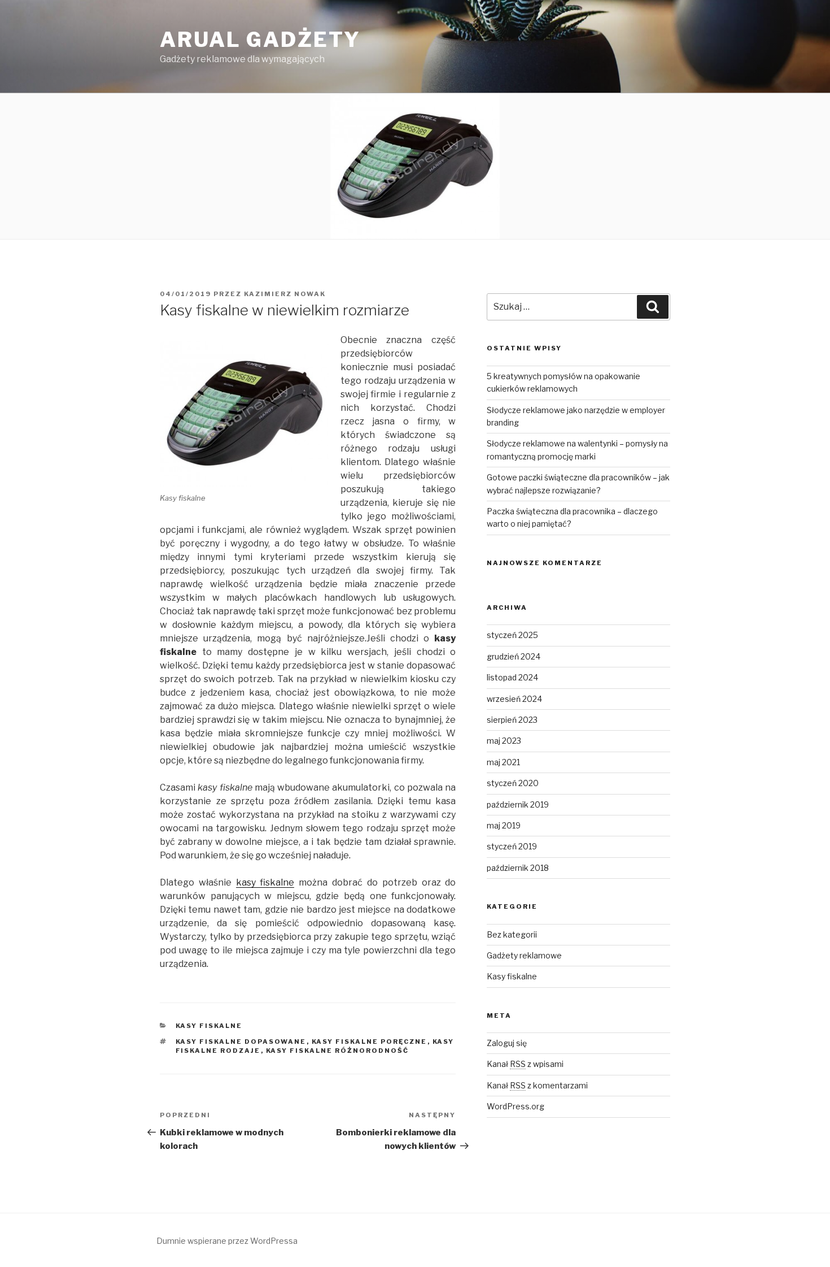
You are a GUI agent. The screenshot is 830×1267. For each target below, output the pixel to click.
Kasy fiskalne (209, 1026)
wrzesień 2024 (514, 699)
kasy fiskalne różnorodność (337, 1051)
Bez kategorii (512, 934)
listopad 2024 (512, 677)
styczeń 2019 (512, 846)
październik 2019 (518, 804)
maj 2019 (504, 825)
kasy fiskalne (265, 882)
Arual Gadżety (260, 39)
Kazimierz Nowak (285, 294)
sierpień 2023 (512, 719)
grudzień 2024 (513, 656)
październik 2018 (518, 868)
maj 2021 (503, 762)
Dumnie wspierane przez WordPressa (227, 1241)
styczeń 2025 (512, 635)
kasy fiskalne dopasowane (241, 1041)
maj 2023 (504, 740)
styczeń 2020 (513, 783)
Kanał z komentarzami (537, 1085)
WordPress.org (515, 1106)
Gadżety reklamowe (524, 955)
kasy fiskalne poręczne (369, 1041)
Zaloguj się (507, 1043)
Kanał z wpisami (525, 1064)
